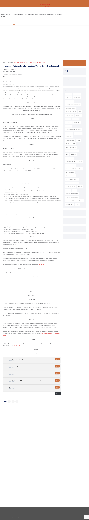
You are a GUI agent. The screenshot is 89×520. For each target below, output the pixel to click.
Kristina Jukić (75, 118)
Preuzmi (57, 359)
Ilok (80, 111)
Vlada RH (68, 190)
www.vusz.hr (41, 264)
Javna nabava (58, 14)
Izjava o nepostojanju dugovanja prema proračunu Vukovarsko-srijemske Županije (24, 380)
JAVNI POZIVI (10, 62)
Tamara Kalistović (69, 158)
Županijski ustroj (18, 14)
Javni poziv (68, 118)
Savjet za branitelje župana (71, 147)
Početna (4, 62)
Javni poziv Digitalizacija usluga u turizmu (16, 366)
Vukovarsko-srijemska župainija (72, 193)
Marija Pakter (76, 122)
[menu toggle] (14, 24)
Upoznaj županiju (6, 14)
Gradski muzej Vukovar (70, 108)
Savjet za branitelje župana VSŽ (72, 150)
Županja (77, 204)
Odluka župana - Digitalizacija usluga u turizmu (17, 359)
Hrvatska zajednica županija (71, 111)
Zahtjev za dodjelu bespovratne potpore (16, 373)
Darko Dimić (68, 97)
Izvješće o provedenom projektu (14, 387)
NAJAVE (68, 82)
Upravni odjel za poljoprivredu (71, 182)
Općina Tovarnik (69, 136)
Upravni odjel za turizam (70, 186)
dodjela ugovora (77, 97)
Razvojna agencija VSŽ (70, 143)
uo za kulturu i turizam (70, 165)
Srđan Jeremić (73, 154)
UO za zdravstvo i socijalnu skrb (72, 179)
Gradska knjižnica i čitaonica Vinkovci (73, 104)
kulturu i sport (68, 122)
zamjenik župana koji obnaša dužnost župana (74, 200)
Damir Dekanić (77, 93)
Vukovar (74, 190)
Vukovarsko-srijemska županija (72, 197)
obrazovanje (68, 126)
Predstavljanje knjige (70, 140)
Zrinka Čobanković (69, 204)
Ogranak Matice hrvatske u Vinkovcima (73, 129)
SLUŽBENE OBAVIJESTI (71, 80)
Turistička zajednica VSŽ (70, 161)
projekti (78, 140)
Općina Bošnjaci (69, 133)
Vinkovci (80, 186)
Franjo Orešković (69, 101)
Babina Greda (68, 93)
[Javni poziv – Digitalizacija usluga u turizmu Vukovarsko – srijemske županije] (9, 401)
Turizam (80, 161)
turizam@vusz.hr (33, 268)
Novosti (3, 16)
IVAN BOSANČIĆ (69, 115)
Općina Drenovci (78, 133)
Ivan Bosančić (78, 115)
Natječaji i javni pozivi (31, 14)
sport (67, 154)
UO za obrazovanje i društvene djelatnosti (73, 168)
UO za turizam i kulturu (70, 175)
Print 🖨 (57, 393)
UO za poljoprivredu (70, 172)
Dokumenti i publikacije (46, 14)
